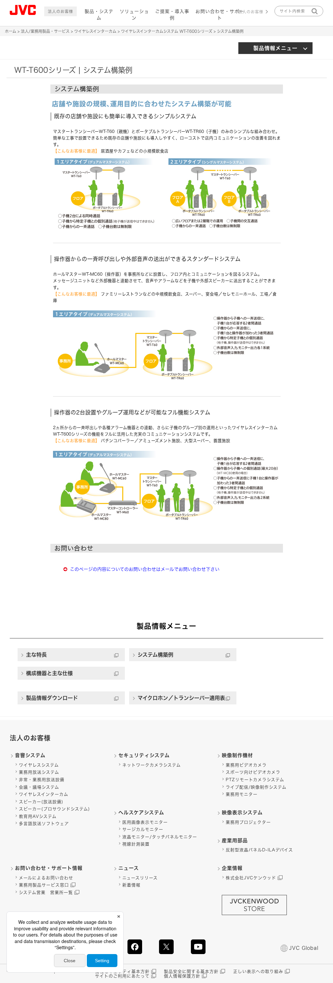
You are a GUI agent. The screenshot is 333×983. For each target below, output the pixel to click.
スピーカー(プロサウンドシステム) (54, 809)
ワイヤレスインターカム (95, 31)
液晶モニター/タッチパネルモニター (159, 837)
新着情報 (131, 885)
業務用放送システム (39, 772)
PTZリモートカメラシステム (255, 780)
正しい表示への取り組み (258, 971)
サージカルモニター (142, 829)
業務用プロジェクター (248, 822)
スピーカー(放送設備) (41, 802)
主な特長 (36, 654)
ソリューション (134, 14)
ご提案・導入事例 (172, 14)
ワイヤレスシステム (39, 765)
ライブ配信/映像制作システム (256, 787)
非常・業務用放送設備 (41, 780)
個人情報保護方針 (182, 976)
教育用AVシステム (38, 816)
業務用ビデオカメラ (246, 765)
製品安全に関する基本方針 (191, 971)
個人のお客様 (250, 12)
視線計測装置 (136, 844)
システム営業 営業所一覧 (46, 892)
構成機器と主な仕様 (49, 673)
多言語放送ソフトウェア (44, 823)
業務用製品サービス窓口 (44, 885)
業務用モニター (242, 794)
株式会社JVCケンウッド (251, 878)
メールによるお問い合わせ (46, 878)
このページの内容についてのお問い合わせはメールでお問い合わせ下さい (145, 569)
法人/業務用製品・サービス (45, 31)
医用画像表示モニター (145, 822)
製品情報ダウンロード (52, 698)
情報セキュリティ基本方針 (122, 971)
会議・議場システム (39, 787)
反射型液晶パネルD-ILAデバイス (259, 850)
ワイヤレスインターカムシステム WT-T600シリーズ (166, 31)
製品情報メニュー (275, 48)
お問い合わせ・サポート (219, 14)
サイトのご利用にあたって (122, 976)
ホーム (10, 31)
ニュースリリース (140, 878)
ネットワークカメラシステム (151, 765)
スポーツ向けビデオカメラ (253, 772)
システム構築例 (155, 654)
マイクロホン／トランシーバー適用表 (181, 698)
